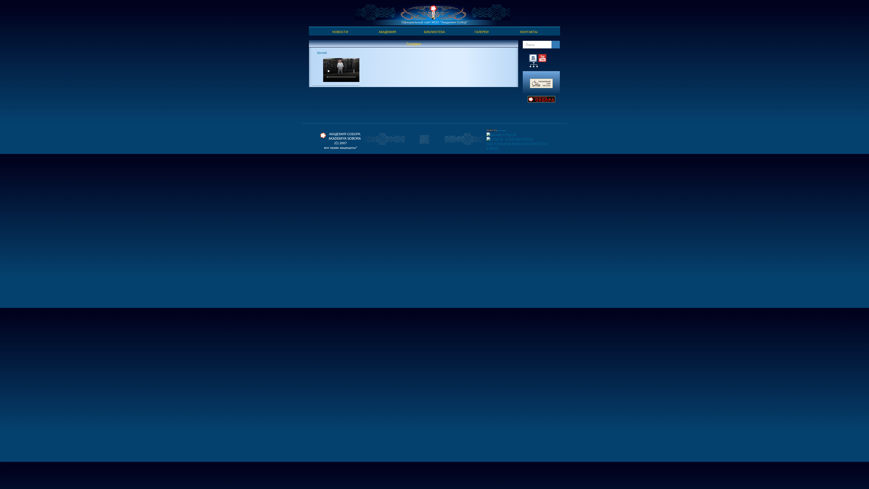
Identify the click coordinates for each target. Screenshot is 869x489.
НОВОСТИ (340, 31)
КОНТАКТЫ (528, 31)
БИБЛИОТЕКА (434, 31)
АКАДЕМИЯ (387, 31)
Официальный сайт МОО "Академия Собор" (434, 22)
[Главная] (433, 12)
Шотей (322, 52)
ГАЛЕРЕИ (482, 31)
